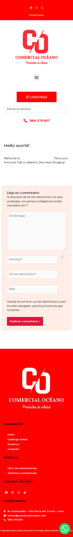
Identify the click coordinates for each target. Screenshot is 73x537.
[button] (37, 77)
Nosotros (13, 444)
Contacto (13, 449)
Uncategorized (41, 151)
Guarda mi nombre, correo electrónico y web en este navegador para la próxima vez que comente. (36, 306)
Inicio (10, 434)
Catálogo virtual (17, 439)
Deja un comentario (17, 151)
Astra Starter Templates (37, 158)
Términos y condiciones (22, 473)
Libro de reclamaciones (22, 468)
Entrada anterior (36, 175)
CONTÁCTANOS (36, 15)
